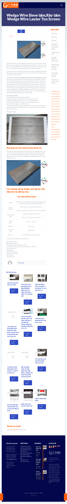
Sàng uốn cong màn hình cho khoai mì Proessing (55, 67)
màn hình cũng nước (25, 446)
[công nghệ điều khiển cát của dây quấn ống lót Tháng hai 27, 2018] (65, 496)
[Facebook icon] (31, 495)
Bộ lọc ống (54, 37)
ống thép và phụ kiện (54, 481)
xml (50, 482)
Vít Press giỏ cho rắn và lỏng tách (55, 74)
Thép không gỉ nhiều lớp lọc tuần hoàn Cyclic (40, 320)
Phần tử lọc (54, 33)
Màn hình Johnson (25, 454)
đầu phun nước (24, 459)
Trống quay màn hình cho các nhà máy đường (55, 46)
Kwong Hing (21, 262)
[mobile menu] (61, 5)
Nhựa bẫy (54, 40)
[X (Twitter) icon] (33, 495)
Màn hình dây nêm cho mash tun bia (55, 81)
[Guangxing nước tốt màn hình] (11, 5)
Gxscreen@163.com (11, 459)
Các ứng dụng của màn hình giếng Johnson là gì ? (40, 361)
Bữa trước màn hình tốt (26, 453)
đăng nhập (14, 429)
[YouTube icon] (35, 495)
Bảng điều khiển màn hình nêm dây (55, 59)
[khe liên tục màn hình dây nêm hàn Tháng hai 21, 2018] (1, 496)
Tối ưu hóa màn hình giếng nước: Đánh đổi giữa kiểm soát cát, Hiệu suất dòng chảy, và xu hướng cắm (26, 290)
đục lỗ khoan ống (24, 461)
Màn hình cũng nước (55, 53)
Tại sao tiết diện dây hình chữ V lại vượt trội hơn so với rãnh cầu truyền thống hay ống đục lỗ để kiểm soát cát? (27, 322)
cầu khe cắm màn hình (25, 448)
